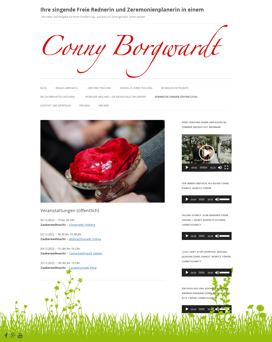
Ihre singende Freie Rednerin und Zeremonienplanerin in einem (122, 9)
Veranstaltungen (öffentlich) (176, 96)
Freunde (84, 105)
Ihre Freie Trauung (99, 88)
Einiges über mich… (67, 88)
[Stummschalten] (220, 168)
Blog (43, 88)
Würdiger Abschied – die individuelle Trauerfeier (115, 96)
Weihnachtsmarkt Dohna (85, 239)
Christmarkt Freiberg (82, 225)
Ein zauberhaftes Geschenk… (58, 96)
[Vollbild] (226, 168)
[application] (207, 153)
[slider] (203, 168)
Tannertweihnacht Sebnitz (85, 253)
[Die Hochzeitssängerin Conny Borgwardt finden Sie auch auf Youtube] (20, 335)
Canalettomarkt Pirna (82, 268)
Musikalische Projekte (174, 88)
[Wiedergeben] (187, 168)
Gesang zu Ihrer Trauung (136, 88)
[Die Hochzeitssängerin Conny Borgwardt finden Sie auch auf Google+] (13, 335)
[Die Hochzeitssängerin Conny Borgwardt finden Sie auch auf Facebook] (6, 335)
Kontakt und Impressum (55, 105)
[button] (207, 153)
